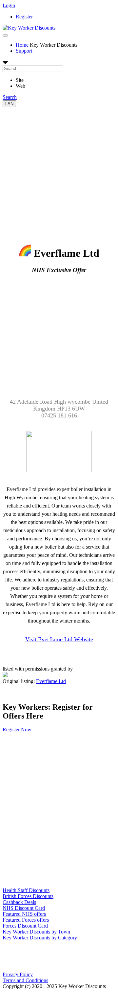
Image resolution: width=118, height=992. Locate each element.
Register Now (17, 729)
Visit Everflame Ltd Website (59, 639)
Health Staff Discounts (26, 890)
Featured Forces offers (26, 920)
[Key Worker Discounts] (29, 28)
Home (22, 45)
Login (9, 5)
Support (24, 51)
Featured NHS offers (24, 914)
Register (24, 16)
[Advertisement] (59, 166)
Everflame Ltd (51, 681)
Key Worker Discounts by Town (36, 931)
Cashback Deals (19, 902)
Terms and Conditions (25, 980)
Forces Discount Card (25, 926)
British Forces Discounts (28, 896)
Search (10, 97)
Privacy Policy (18, 974)
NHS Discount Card (24, 908)
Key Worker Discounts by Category (40, 937)
